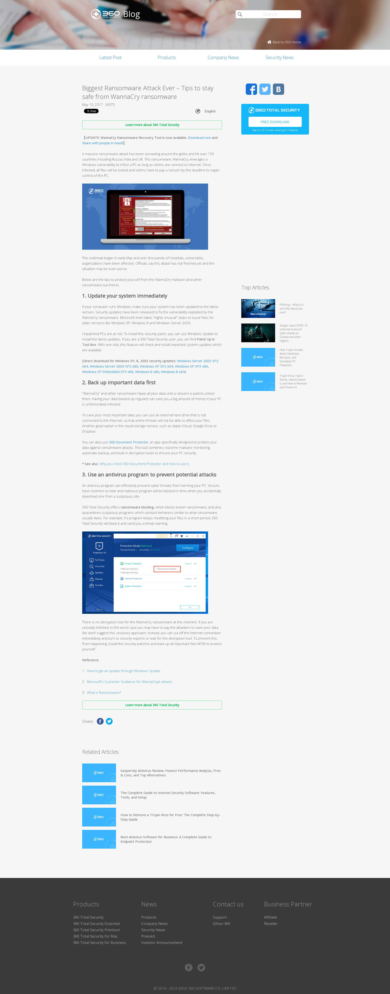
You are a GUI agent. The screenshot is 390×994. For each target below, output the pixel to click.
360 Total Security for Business (99, 942)
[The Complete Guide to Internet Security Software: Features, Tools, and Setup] (99, 795)
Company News (223, 57)
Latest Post (110, 57)
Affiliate (270, 917)
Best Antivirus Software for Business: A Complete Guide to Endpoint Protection (166, 839)
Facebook (251, 89)
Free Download (275, 121)
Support (220, 917)
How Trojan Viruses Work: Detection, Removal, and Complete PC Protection (291, 357)
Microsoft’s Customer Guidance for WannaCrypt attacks (129, 681)
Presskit (148, 936)
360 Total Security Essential (96, 923)
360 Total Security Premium (96, 929)
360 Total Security (88, 917)
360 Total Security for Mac (95, 936)
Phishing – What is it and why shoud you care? (292, 308)
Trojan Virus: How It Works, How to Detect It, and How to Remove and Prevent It (293, 381)
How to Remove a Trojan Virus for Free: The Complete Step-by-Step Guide (171, 817)
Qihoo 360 (221, 923)
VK (278, 89)
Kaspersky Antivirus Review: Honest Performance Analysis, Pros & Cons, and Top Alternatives (171, 772)
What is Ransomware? (104, 692)
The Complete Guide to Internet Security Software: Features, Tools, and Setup (168, 794)
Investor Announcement (161, 942)
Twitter (265, 89)
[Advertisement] (275, 211)
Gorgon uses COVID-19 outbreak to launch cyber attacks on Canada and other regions (294, 333)
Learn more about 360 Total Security (152, 125)
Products (167, 57)
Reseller (271, 923)
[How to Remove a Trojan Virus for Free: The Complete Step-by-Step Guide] (99, 817)
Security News (280, 57)
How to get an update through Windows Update (123, 670)
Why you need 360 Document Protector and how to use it (144, 463)
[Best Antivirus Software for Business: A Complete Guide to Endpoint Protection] (99, 839)
